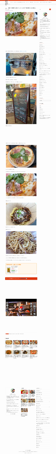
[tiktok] (47, 0)
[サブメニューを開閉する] (50, 54)
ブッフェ (39, 427)
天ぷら (41, 49)
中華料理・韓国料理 (40, 412)
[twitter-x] (45, 0)
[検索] (50, 0)
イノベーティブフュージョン (44, 72)
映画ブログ (35, 451)
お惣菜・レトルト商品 (43, 82)
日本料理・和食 (42, 54)
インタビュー (42, 90)
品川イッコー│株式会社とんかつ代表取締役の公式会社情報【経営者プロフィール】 (45, 118)
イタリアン (42, 62)
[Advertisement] (21, 42)
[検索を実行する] (50, 9)
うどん (41, 57)
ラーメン (42, 51)
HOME (40, 107)
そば (38, 403)
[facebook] (44, 0)
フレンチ (42, 60)
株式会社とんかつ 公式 (25, 451)
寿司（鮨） (39, 394)
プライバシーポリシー (42, 112)
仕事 (29, 451)
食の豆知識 (42, 85)
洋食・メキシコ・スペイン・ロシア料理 (45, 69)
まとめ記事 (42, 46)
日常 (41, 93)
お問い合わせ (32, 451)
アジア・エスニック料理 (43, 65)
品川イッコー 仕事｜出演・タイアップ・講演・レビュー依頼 (45, 115)
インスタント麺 (39, 399)
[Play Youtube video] (21, 307)
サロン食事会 (42, 87)
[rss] (49, 0)
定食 (41, 76)
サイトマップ (41, 110)
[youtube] (48, 0)
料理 (38, 434)
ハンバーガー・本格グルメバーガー (42, 419)
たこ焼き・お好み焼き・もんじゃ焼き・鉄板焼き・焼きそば (45, 74)
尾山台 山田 (23, 278)
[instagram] (46, 0)
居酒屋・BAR (42, 79)
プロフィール (41, 113)
